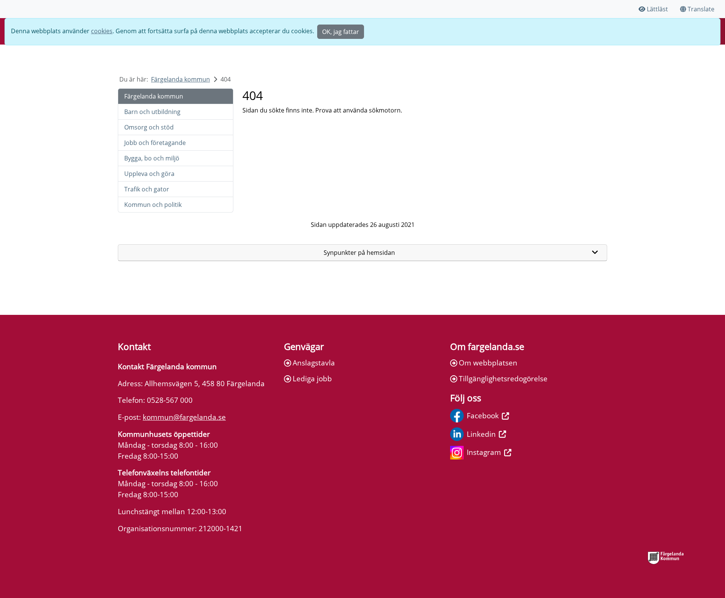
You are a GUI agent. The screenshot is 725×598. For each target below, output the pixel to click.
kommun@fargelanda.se (184, 417)
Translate (701, 9)
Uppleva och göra (149, 174)
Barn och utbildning (152, 112)
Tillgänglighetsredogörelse (503, 378)
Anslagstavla (314, 363)
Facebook (483, 415)
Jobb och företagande (155, 143)
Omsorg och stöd (149, 127)
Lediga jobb (312, 378)
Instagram (484, 452)
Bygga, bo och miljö (151, 158)
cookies (102, 31)
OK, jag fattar (340, 32)
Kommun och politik (153, 204)
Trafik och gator (146, 189)
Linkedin (481, 434)
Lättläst (657, 9)
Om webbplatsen (488, 363)
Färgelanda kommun (180, 79)
